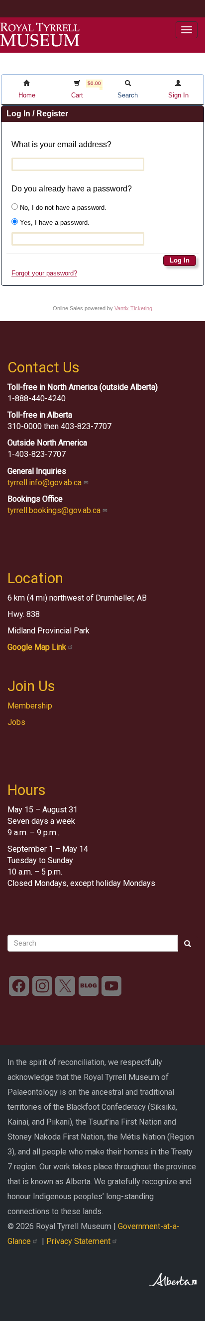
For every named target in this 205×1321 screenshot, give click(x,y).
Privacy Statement (79, 1241)
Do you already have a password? (71, 188)
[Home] (40, 34)
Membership (29, 705)
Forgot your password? (44, 273)
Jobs (16, 722)
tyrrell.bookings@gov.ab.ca (54, 510)
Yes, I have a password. (54, 222)
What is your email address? (61, 144)
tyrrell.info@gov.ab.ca (45, 482)
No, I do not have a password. (62, 207)
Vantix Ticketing (133, 308)
